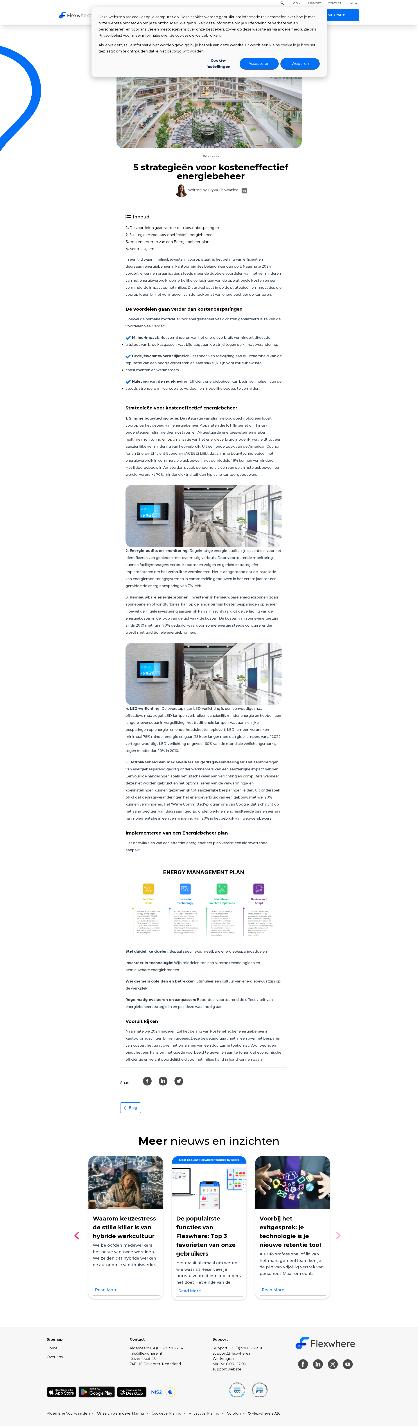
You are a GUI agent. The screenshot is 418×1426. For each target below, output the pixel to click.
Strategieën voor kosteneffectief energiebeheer (171, 235)
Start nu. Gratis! (331, 15)
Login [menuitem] (296, 3)
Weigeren (300, 63)
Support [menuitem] (314, 3)
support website (227, 1369)
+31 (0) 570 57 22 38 (246, 1348)
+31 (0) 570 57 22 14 (166, 1348)
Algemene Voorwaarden (68, 1413)
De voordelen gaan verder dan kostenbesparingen (174, 228)
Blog (133, 1108)
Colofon (234, 1413)
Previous (78, 1236)
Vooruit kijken (142, 249)
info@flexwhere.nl (146, 1353)
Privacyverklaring (204, 1413)
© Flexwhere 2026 (264, 1413)
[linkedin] (244, 191)
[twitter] (178, 1081)
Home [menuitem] (52, 1348)
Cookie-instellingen (218, 63)
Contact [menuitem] (334, 3)
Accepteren (259, 63)
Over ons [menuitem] (55, 1357)
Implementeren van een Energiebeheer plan (169, 242)
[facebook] (147, 1081)
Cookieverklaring (166, 1413)
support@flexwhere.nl (233, 1353)
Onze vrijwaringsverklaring (120, 1413)
